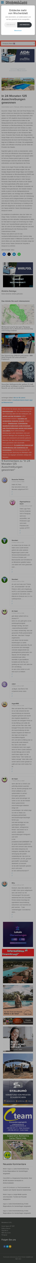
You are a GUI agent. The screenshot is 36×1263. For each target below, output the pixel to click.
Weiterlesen (18, 30)
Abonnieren (24, 25)
